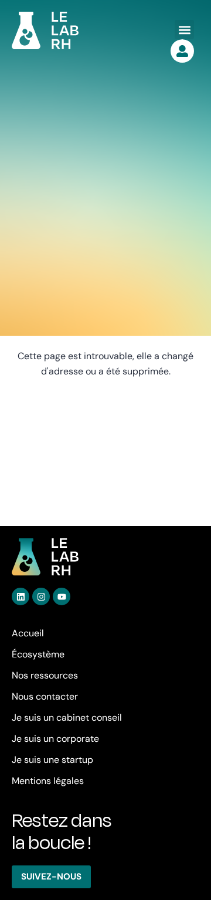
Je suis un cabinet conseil (67, 717)
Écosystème (38, 654)
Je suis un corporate (55, 738)
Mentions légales (48, 781)
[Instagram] (41, 596)
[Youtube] (61, 596)
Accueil (28, 633)
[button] (184, 29)
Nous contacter (45, 696)
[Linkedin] (20, 596)
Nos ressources (45, 675)
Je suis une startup (52, 760)
